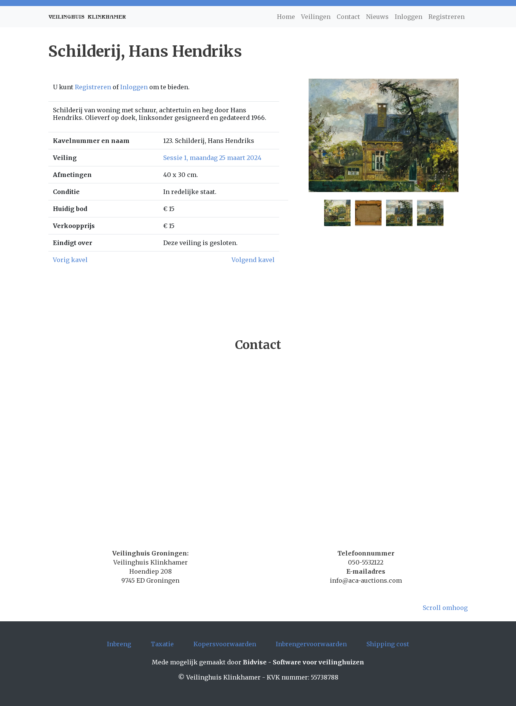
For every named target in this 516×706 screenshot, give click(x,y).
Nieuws (377, 16)
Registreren (446, 16)
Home (286, 16)
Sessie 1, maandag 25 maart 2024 (212, 157)
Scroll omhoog (445, 607)
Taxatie (162, 644)
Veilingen (316, 16)
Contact (348, 16)
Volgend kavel (253, 260)
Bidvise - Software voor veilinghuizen (303, 662)
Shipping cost (387, 644)
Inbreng (119, 644)
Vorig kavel (70, 260)
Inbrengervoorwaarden (311, 644)
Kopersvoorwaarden (224, 644)
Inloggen (408, 16)
